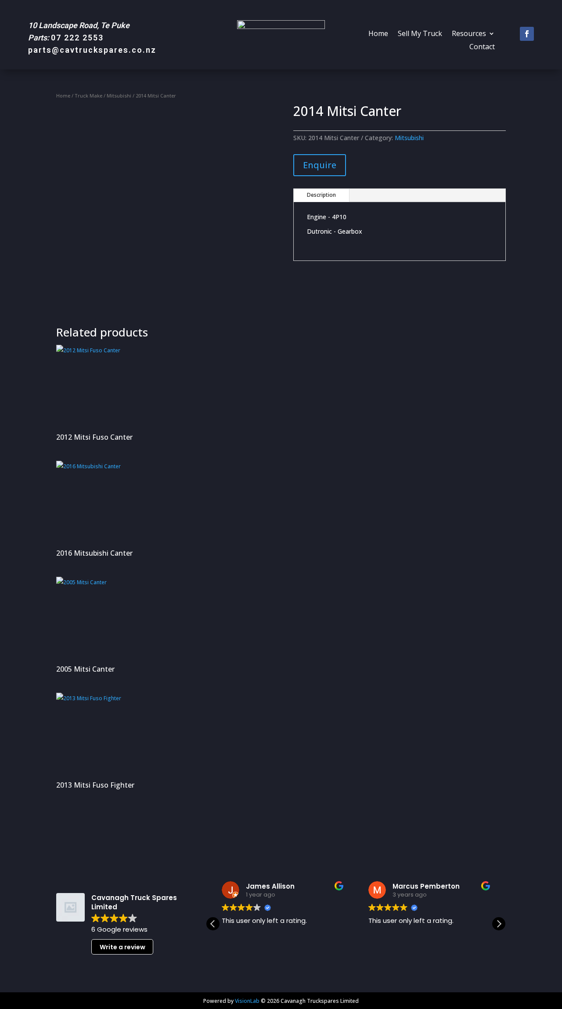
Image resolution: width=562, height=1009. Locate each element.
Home (378, 34)
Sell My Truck (420, 34)
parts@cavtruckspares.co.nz (92, 49)
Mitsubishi (119, 95)
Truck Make (88, 95)
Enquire (319, 165)
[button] (498, 923)
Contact (482, 47)
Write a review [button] (122, 947)
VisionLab (247, 1001)
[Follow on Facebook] (527, 34)
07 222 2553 (77, 37)
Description (321, 195)
